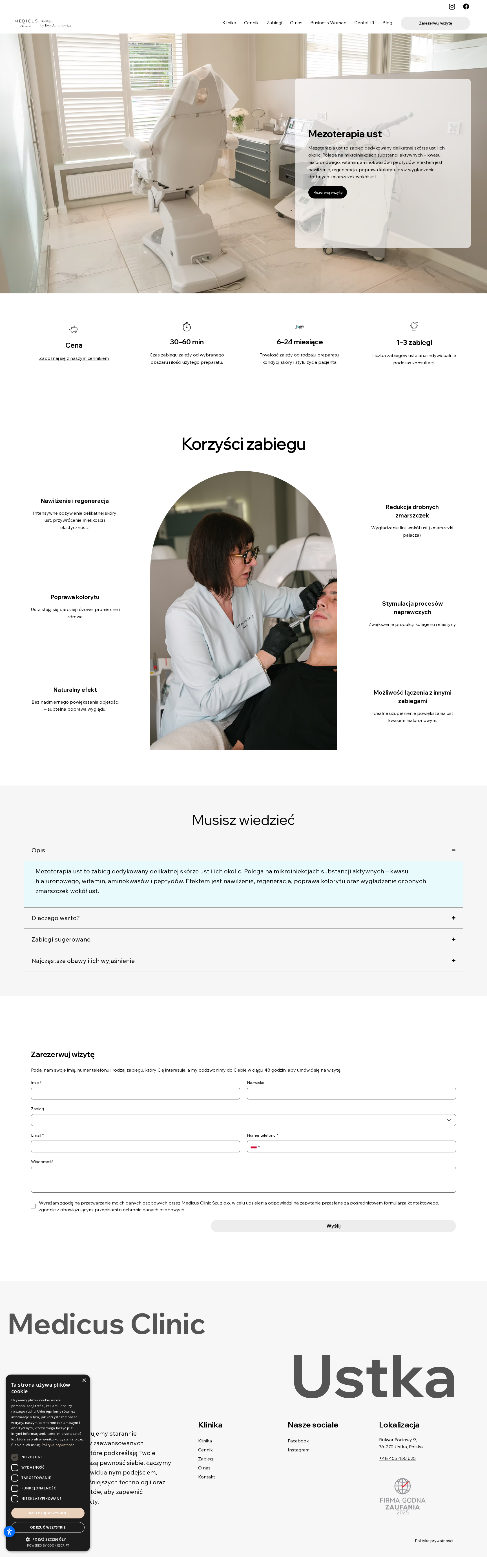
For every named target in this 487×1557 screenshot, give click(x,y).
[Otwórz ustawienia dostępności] (9, 1531)
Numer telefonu (262, 1135)
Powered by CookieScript (48, 1545)
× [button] (84, 1380)
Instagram (298, 1450)
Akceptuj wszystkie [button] (48, 1513)
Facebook (298, 1441)
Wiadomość (42, 1161)
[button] (48, 1539)
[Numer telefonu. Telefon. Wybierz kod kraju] (256, 1146)
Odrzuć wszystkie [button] (48, 1527)
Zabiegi (206, 1459)
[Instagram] (452, 6)
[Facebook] (466, 6)
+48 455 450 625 (397, 1458)
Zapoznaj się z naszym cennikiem (74, 358)
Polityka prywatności (434, 1540)
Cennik (205, 1450)
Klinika (205, 1441)
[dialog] (48, 1463)
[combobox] (243, 1120)
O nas (204, 1468)
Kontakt (206, 1477)
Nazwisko (255, 1082)
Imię (36, 1082)
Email (37, 1135)
